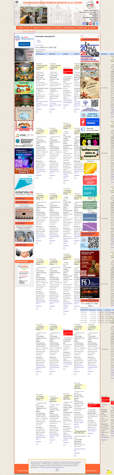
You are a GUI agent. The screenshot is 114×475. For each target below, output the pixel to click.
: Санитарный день (68, 71)
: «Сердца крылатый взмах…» (40, 131)
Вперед (39, 42)
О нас (28, 27)
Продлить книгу (82, 27)
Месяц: (37, 47)
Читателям (58, 27)
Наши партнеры (21, 245)
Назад (38, 40)
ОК (57, 470)
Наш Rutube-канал (22, 202)
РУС (17, 21)
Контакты (93, 27)
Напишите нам (24, 44)
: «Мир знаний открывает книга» (41, 67)
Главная (20, 27)
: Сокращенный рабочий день (80, 432)
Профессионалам (69, 27)
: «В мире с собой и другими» (54, 399)
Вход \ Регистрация (90, 39)
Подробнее (38, 109)
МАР (17, 22)
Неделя (41, 49)
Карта (42, 101)
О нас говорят (20, 223)
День (44, 49)
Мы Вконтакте (20, 198)
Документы (36, 27)
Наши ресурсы (47, 27)
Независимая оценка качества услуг (88, 234)
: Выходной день (92, 405)
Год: (47, 47)
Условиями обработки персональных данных (51, 467)
